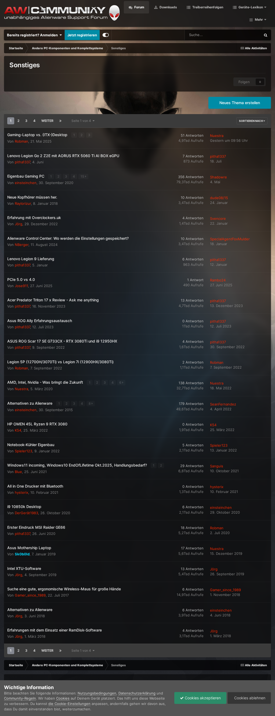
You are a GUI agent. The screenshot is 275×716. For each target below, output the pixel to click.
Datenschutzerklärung (136, 693)
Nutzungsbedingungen (97, 693)
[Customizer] (105, 35)
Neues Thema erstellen (239, 102)
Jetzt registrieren (82, 35)
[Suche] (265, 35)
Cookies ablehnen (249, 698)
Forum (138, 7)
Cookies (63, 698)
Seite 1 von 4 (82, 121)
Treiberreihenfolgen (207, 7)
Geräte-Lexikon (251, 7)
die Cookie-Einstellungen (69, 703)
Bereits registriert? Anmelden (33, 35)
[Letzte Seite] (60, 120)
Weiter (47, 121)
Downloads (168, 7)
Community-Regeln (20, 698)
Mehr (259, 19)
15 (83, 176)
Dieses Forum (243, 35)
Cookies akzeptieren (202, 698)
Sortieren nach (251, 120)
